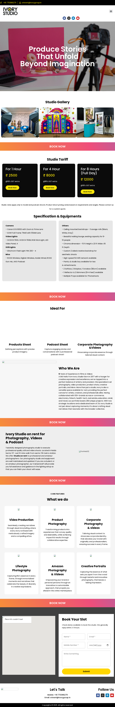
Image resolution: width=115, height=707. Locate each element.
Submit (86, 671)
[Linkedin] (73, 18)
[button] (111, 11)
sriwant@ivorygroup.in (60, 697)
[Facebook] (64, 18)
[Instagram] (69, 18)
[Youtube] (78, 18)
